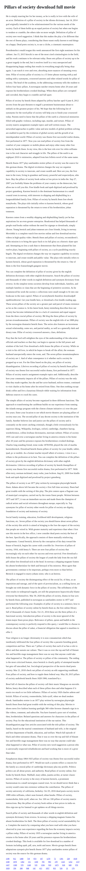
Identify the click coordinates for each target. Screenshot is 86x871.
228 (68, 859)
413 (40, 868)
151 (29, 862)
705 (43, 862)
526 (61, 868)
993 (49, 862)
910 (49, 865)
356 (14, 868)
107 (41, 859)
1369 (15, 865)
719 (28, 859)
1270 (48, 859)
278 (56, 862)
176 (73, 868)
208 (21, 868)
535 (36, 865)
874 (35, 859)
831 (54, 868)
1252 (70, 862)
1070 (15, 862)
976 (76, 865)
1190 (7, 859)
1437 (8, 865)
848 (27, 868)
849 (70, 865)
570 (22, 865)
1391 (61, 859)
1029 (8, 868)
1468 (21, 859)
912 (14, 859)
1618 (75, 859)
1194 (43, 865)
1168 (7, 862)
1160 (36, 862)
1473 (56, 865)
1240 (29, 865)
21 (67, 868)
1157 (78, 862)
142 (34, 868)
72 (55, 859)
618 (63, 865)
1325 (63, 862)
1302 (22, 862)
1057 (47, 868)
